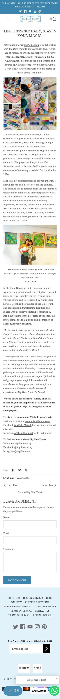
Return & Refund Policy (19, 606)
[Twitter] (20, 11)
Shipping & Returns (36, 602)
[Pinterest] (39, 11)
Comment (8, 549)
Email (6, 533)
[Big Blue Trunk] (30, 19)
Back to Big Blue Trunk (30, 492)
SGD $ (37, 668)
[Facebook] (25, 11)
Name (6, 517)
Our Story (14, 598)
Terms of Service (21, 611)
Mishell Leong (31, 45)
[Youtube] (30, 11)
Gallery (16, 602)
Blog (49, 598)
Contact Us (42, 611)
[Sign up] (46, 648)
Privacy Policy (47, 606)
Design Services (33, 598)
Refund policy (42, 615)
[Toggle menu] (8, 19)
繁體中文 (24, 668)
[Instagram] (35, 11)
